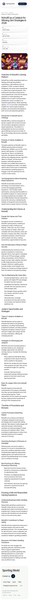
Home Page (6, 582)
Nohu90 (9, 105)
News (6, 12)
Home (2, 12)
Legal (19, 595)
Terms (14, 595)
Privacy (10, 595)
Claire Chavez (5, 29)
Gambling (11, 12)
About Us (5, 595)
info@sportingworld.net (10, 585)
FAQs (19, 582)
